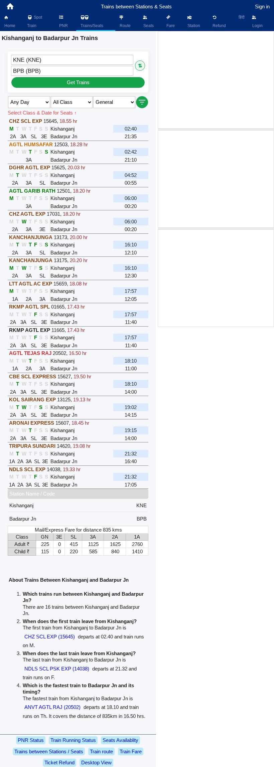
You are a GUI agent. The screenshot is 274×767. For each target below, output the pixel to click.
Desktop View (96, 762)
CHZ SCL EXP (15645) (49, 636)
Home (9, 25)
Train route (101, 751)
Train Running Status (73, 740)
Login (257, 25)
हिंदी (242, 17)
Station (193, 25)
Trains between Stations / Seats (48, 751)
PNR (63, 25)
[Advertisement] (216, 80)
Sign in (262, 6)
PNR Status (31, 740)
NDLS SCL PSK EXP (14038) (56, 669)
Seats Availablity (120, 740)
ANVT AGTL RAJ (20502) (52, 707)
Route (125, 25)
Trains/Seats (91, 25)
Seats (148, 25)
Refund (219, 25)
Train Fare (131, 751)
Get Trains (78, 82)
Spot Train (34, 21)
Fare (170, 25)
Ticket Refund (59, 762)
